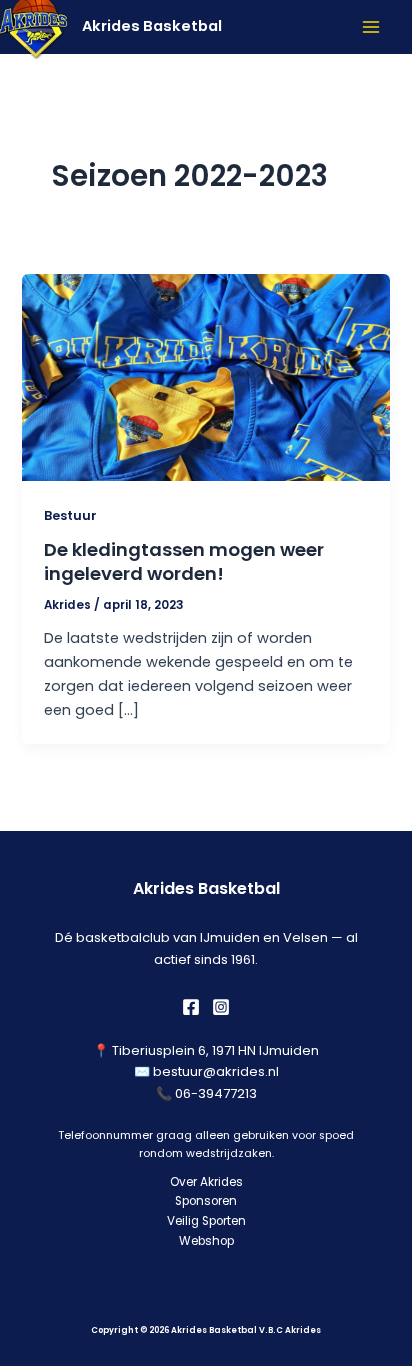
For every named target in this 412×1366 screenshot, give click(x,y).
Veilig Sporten (206, 1221)
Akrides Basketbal (152, 26)
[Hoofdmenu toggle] (371, 27)
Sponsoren (206, 1201)
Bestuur (70, 515)
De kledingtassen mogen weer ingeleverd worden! (184, 561)
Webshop (206, 1241)
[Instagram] (221, 1007)
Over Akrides (206, 1182)
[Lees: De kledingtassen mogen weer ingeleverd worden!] (205, 376)
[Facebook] (191, 1007)
